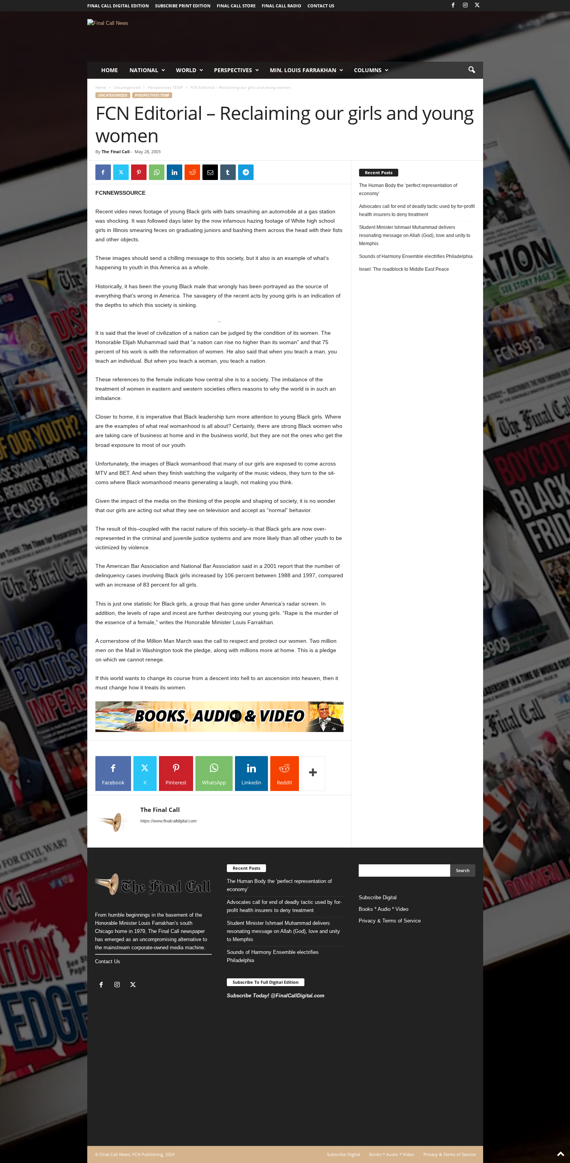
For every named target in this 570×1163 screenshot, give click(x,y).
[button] (471, 70)
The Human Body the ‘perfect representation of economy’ (408, 189)
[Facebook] (453, 5)
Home (109, 70)
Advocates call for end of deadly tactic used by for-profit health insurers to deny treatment (417, 210)
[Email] (210, 172)
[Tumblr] (228, 172)
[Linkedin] (174, 172)
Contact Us (107, 961)
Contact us (320, 6)
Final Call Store (236, 6)
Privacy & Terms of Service (390, 921)
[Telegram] (246, 172)
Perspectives (233, 70)
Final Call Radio (281, 6)
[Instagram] (465, 5)
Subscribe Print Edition (183, 6)
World (186, 70)
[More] (313, 773)
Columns (368, 70)
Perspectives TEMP (165, 87)
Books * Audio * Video (383, 909)
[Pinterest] (139, 172)
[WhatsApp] (156, 172)
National (144, 70)
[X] (477, 5)
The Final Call (116, 151)
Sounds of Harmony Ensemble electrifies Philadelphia (416, 256)
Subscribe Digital (378, 897)
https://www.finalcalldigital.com (168, 821)
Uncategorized (127, 87)
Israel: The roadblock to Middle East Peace (404, 269)
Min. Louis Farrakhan (303, 70)
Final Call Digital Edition (118, 6)
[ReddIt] (192, 172)
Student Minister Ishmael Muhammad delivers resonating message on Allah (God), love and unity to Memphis (414, 235)
